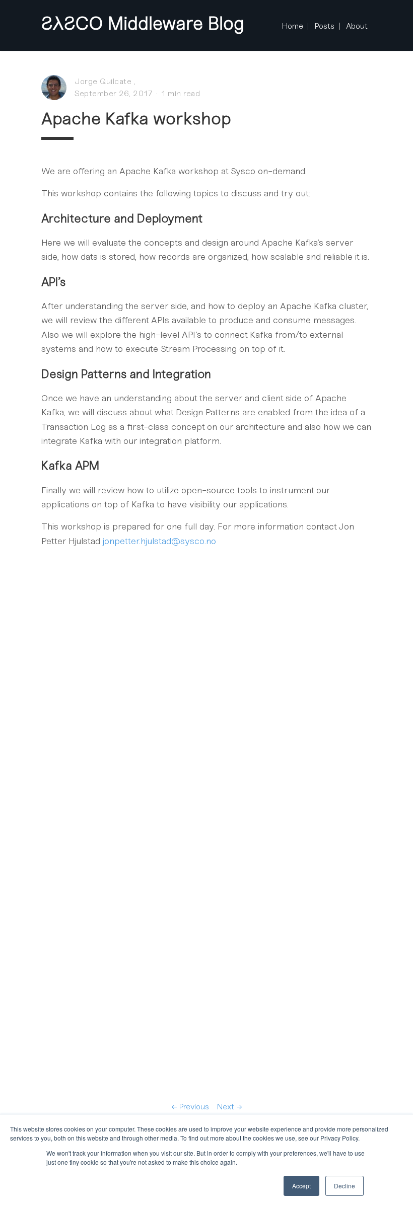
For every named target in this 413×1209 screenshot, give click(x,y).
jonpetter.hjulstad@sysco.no (159, 541)
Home (292, 26)
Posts (324, 26)
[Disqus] (206, 706)
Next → (229, 1106)
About (357, 26)
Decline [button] (344, 1185)
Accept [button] (301, 1185)
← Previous (190, 1106)
